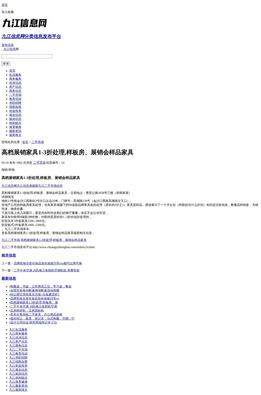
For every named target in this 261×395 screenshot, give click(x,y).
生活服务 (15, 74)
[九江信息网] (25, 27)
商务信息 (15, 90)
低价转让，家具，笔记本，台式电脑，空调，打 (42, 318)
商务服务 (15, 78)
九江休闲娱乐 (18, 377)
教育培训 (15, 98)
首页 (5, 4)
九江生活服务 (18, 329)
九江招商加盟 (18, 361)
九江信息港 (24, 185)
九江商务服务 (18, 333)
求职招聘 (15, 102)
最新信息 (9, 278)
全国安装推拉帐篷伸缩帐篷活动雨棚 (34, 290)
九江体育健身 (18, 381)
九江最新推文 (18, 389)
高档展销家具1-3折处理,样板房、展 (33, 302)
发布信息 (8, 45)
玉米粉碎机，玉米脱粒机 (26, 310)
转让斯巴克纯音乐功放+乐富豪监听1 (34, 294)
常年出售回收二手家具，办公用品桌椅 (35, 314)
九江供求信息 (18, 337)
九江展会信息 (18, 369)
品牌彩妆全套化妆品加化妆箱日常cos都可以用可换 (48, 263)
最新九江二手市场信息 (47, 185)
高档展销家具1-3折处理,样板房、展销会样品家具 (54, 240)
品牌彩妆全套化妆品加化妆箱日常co (34, 298)
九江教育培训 (18, 353)
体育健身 (15, 127)
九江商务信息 (18, 345)
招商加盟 (15, 106)
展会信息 (15, 115)
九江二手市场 (11, 240)
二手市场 (15, 94)
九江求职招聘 (18, 357)
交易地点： (78, 192)
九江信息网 (9, 185)
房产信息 (15, 86)
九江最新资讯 (18, 385)
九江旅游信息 (18, 373)
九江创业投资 (18, 365)
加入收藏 (8, 12)
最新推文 (15, 135)
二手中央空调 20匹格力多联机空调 (33, 306)
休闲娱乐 (15, 123)
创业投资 (15, 111)
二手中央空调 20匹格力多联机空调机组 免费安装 (46, 270)
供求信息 (15, 82)
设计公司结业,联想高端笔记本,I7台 (33, 322)
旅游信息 (15, 119)
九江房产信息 (18, 341)
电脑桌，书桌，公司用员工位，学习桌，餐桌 (40, 286)
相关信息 (9, 255)
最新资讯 (15, 131)
